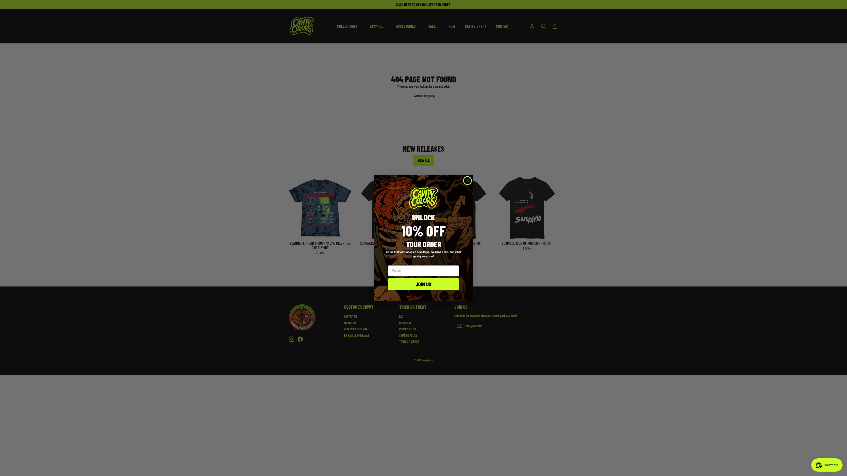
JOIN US (423, 284)
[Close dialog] (467, 180)
